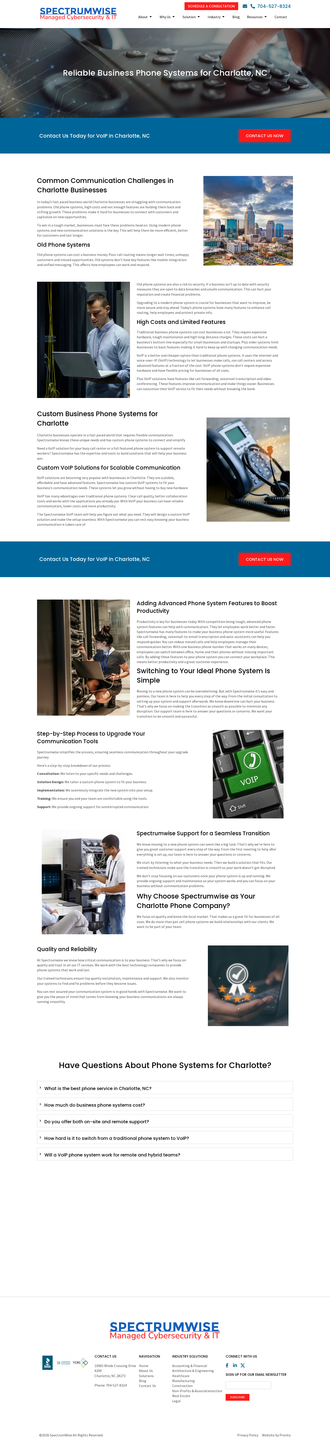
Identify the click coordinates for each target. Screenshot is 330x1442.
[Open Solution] (198, 17)
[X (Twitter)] (243, 1365)
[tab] (165, 1087)
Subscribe (237, 1397)
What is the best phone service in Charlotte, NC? (98, 1088)
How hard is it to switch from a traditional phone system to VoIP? (116, 1138)
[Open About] (150, 17)
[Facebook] (229, 1365)
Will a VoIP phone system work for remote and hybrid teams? (112, 1155)
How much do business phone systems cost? (94, 1105)
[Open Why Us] (173, 17)
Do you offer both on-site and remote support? (96, 1122)
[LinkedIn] (236, 1365)
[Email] (246, 6)
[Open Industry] (223, 17)
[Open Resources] (265, 17)
